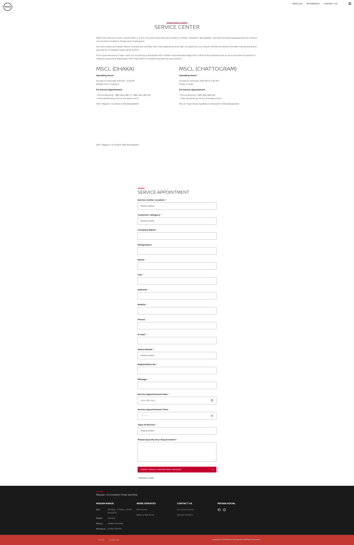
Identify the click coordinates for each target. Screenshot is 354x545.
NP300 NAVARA (115, 523)
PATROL (112, 509)
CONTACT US (330, 4)
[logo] (7, 7)
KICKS (129, 509)
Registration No (147, 364)
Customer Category (149, 215)
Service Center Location (151, 200)
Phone (141, 319)
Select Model (145, 349)
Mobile (141, 305)
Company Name (147, 230)
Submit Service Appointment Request (161, 469)
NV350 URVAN (115, 529)
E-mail (141, 334)
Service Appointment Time (153, 409)
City (140, 275)
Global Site (114, 540)
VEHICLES (297, 4)
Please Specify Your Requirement (157, 440)
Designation (145, 245)
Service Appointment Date (153, 394)
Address (142, 290)
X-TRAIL (121, 509)
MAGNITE (112, 513)
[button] (349, 3)
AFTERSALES (313, 4)
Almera (111, 518)
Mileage (142, 379)
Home (101, 540)
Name (141, 260)
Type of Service (146, 425)
